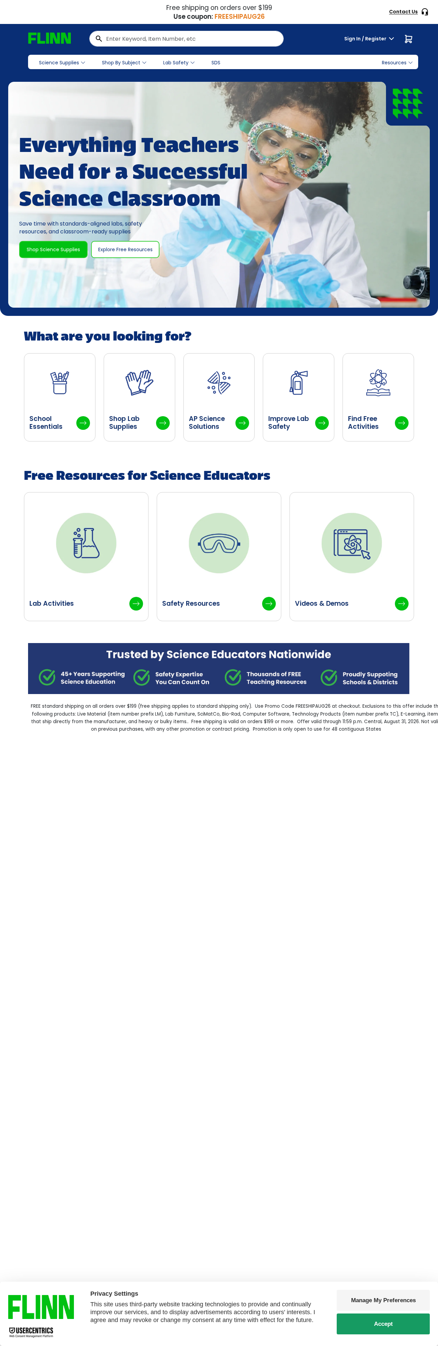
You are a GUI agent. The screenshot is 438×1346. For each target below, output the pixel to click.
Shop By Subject (121, 62)
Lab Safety (176, 62)
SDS (215, 62)
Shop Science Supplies (53, 249)
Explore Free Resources (125, 249)
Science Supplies (59, 62)
